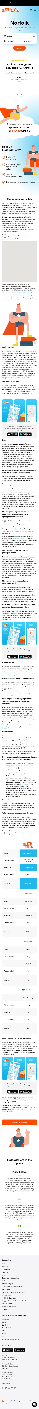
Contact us (6, 1383)
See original (29, 73)
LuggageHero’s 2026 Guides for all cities (16, 1301)
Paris (4, 1331)
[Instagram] (9, 1388)
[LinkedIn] (15, 1388)
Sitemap (5, 1309)
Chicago (5, 1322)
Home (4, 1264)
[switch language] (30, 10)
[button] (34, 1404)
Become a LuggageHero (10, 1278)
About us (5, 1267)
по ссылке (25, 784)
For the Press (6, 1295)
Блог (3, 1275)
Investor (7, 1269)
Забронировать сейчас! (19, 1122)
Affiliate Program (8, 1284)
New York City (7, 1328)
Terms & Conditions (9, 1306)
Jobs (6, 1272)
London (4, 1325)
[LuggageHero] (10, 11)
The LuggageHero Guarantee (14, 1292)
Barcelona (5, 1319)
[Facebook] (2, 1388)
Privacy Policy (7, 1304)
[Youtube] (12, 1388)
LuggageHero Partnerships (13, 1287)
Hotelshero (6, 1281)
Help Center (6, 1289)
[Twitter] (6, 1388)
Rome (4, 1333)
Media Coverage (10, 1298)
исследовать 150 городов (10, 1339)
